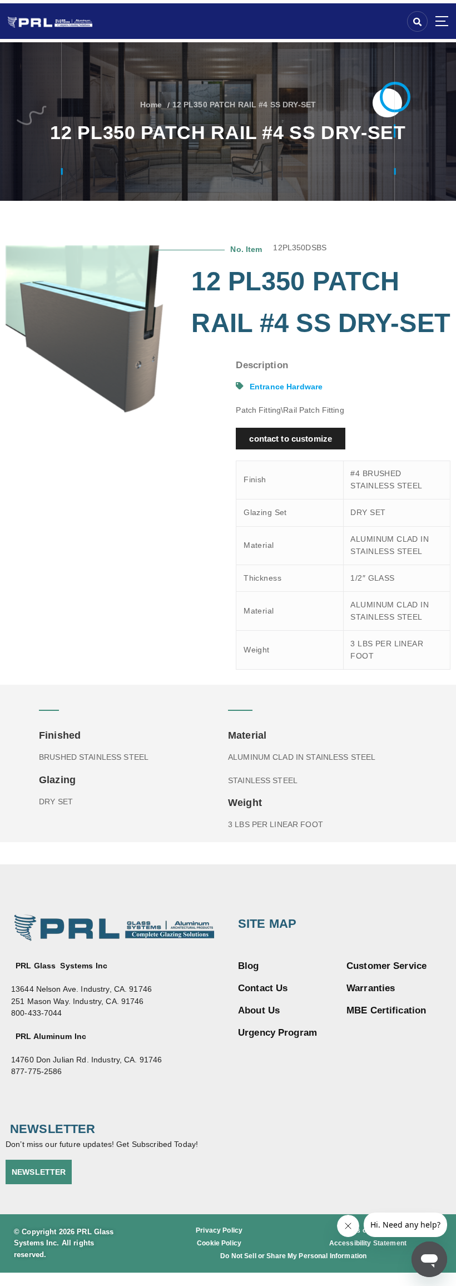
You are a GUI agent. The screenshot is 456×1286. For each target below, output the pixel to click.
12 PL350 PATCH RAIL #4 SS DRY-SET (244, 105)
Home (151, 105)
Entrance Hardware (286, 387)
